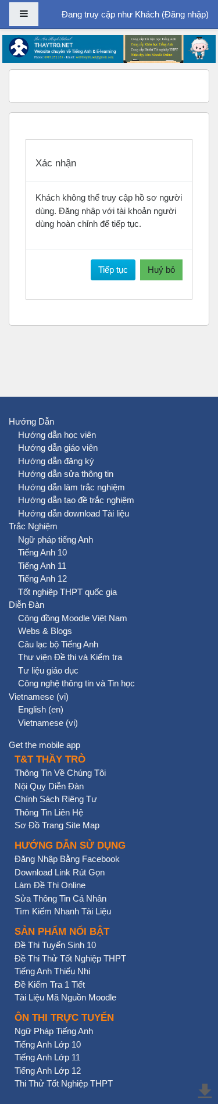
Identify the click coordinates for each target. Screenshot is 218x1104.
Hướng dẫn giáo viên (58, 448)
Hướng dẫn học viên (57, 435)
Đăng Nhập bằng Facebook (67, 859)
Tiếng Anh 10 (42, 552)
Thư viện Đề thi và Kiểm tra (70, 657)
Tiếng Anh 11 (42, 566)
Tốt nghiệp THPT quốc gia (67, 592)
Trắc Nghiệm (33, 526)
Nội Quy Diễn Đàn (49, 786)
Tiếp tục (113, 270)
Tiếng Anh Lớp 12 (48, 1070)
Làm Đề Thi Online (50, 885)
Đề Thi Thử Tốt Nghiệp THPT (70, 958)
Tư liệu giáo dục (48, 670)
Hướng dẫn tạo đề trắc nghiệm (76, 500)
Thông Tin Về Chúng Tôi (60, 773)
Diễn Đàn (26, 605)
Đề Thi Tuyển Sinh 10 (55, 945)
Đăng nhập (185, 14)
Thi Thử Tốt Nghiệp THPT (64, 1083)
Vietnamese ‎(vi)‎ (39, 696)
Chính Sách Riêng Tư (56, 799)
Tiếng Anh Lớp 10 (48, 1044)
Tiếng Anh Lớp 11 (47, 1057)
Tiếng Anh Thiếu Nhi (52, 971)
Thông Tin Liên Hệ (49, 812)
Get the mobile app (44, 745)
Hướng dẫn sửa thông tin (65, 474)
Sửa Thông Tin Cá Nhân (60, 898)
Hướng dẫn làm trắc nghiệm (71, 487)
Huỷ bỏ (161, 270)
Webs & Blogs (45, 631)
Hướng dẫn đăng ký (56, 461)
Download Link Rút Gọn (60, 872)
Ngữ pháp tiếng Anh (55, 539)
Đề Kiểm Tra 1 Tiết (50, 984)
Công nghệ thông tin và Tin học (76, 683)
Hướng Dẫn (31, 421)
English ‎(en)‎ (40, 709)
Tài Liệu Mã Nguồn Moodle (65, 997)
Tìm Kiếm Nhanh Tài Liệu (63, 911)
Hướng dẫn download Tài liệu (73, 513)
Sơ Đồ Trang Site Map (57, 825)
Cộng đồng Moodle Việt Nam (72, 618)
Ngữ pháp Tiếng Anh (54, 1031)
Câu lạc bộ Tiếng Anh (58, 644)
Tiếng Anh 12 (42, 578)
